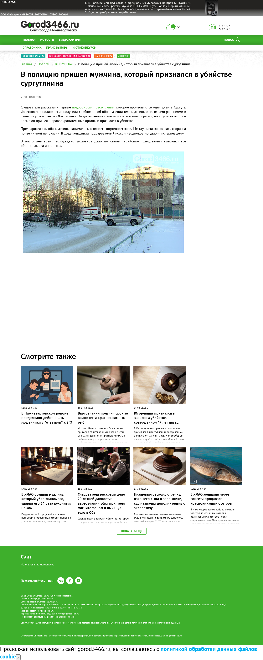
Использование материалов (37, 564)
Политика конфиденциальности (37, 598)
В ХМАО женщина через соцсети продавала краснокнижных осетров (211, 499)
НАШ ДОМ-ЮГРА (103, 56)
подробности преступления (93, 107)
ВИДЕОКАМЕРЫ (69, 39)
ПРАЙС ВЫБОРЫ (57, 47)
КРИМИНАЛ (64, 64)
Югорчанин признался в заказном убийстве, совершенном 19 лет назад (156, 418)
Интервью (123, 56)
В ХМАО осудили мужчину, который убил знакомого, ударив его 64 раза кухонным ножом (46, 501)
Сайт (26, 557)
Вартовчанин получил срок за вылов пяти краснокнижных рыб (103, 418)
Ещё (88, 39)
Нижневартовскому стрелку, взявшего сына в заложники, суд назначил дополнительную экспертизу (159, 501)
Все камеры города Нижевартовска (69, 56)
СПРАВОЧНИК (32, 47)
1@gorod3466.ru (65, 616)
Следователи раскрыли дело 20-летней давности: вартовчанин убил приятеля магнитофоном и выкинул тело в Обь (101, 503)
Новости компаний (33, 56)
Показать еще (131, 531)
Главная (29, 39)
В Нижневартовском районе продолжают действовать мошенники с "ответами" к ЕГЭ (46, 418)
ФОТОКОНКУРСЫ (84, 47)
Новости (47, 39)
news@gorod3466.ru (68, 613)
